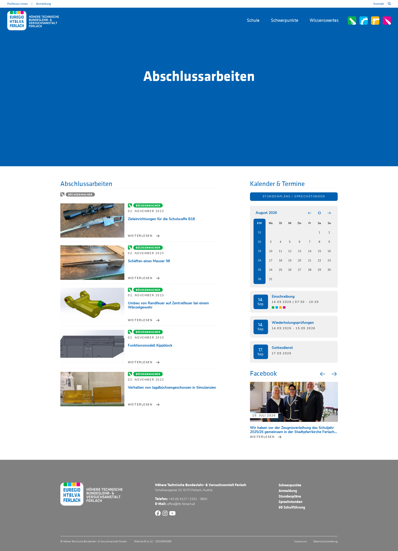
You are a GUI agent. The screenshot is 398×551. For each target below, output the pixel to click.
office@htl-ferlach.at (181, 504)
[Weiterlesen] (92, 220)
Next (334, 374)
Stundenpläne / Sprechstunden (294, 196)
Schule (253, 20)
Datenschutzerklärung (325, 541)
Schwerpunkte (284, 20)
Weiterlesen (140, 236)
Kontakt (379, 4)
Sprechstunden (290, 501)
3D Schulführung (292, 507)
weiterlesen (262, 437)
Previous (322, 374)
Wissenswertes (324, 20)
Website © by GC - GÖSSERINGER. (153, 541)
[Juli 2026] (310, 213)
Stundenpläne (290, 496)
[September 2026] (329, 213)
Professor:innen (17, 4)
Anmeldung (43, 4)
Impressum (300, 541)
